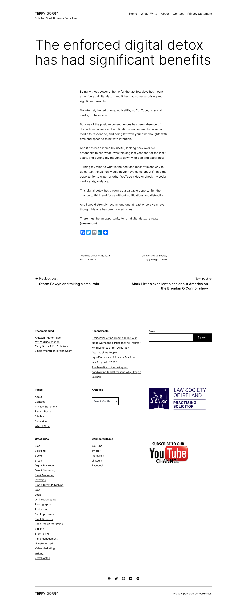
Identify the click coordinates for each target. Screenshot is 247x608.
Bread (38, 460)
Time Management (46, 538)
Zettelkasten (42, 558)
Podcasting (41, 509)
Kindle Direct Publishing (49, 484)
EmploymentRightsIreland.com (53, 350)
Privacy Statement (199, 13)
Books (38, 455)
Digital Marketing (45, 465)
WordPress (204, 593)
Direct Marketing (45, 470)
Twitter (96, 450)
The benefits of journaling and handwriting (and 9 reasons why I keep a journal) (116, 372)
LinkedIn (97, 460)
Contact (178, 13)
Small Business (44, 519)
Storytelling (42, 533)
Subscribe (41, 421)
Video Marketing (45, 548)
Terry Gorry (46, 13)
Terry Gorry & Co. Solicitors (51, 346)
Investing (40, 479)
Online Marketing (45, 499)
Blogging (40, 450)
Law (37, 489)
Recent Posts (43, 411)
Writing (39, 553)
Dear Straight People (104, 352)
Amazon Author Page (48, 337)
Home (133, 13)
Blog (37, 445)
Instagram (98, 455)
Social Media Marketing (49, 523)
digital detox (160, 259)
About (165, 13)
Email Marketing (44, 475)
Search (153, 331)
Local (38, 494)
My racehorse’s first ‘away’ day (110, 347)
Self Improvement (45, 514)
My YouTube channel (47, 341)
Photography (43, 504)
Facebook (98, 465)
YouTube (97, 445)
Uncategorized (44, 543)
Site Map (40, 416)
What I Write (149, 13)
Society (163, 255)
